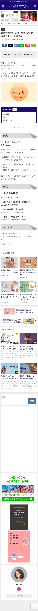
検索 (3, 397)
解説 (6, 114)
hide (15, 109)
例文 (6, 117)
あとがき (8, 120)
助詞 (3, 29)
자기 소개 (19, 595)
